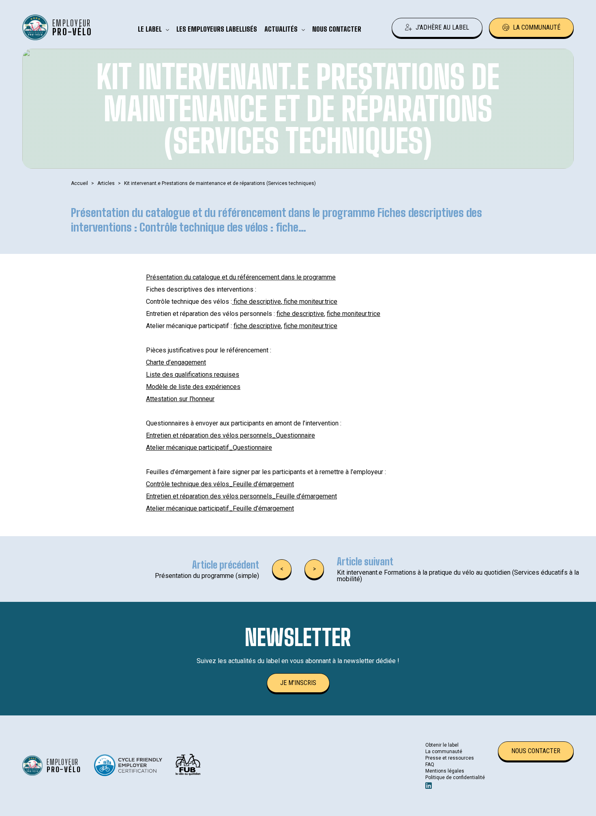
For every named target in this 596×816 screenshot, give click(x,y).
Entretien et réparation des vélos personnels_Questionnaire (230, 435)
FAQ (429, 764)
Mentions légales (444, 771)
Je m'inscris (298, 683)
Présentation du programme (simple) (207, 576)
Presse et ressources (449, 758)
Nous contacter (336, 29)
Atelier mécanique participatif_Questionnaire (209, 447)
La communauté (536, 27)
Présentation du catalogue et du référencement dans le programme (241, 277)
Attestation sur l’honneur (180, 399)
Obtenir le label (442, 745)
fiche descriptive (256, 301)
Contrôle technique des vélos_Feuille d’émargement (220, 484)
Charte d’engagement (176, 362)
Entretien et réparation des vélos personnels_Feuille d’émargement (241, 496)
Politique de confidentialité (455, 777)
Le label (150, 29)
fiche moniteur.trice (309, 301)
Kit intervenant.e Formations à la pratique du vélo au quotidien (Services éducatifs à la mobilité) (458, 576)
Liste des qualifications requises (192, 374)
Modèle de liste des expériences (193, 387)
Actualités (281, 29)
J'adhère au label (442, 27)
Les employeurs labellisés (216, 29)
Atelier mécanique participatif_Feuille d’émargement (220, 508)
